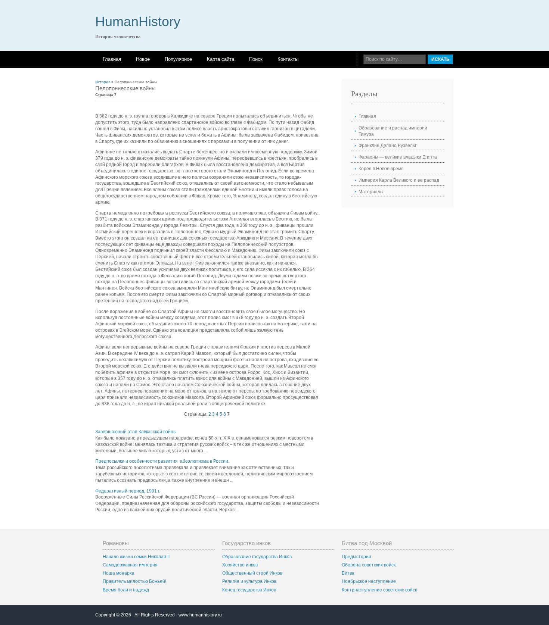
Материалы (371, 191)
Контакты (287, 59)
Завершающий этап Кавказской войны (136, 431)
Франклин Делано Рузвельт (388, 145)
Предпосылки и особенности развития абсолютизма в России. (162, 461)
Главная (112, 59)
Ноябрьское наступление (369, 581)
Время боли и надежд (126, 590)
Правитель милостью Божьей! (134, 581)
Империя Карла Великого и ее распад (399, 180)
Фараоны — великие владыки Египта (398, 157)
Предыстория (356, 556)
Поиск (256, 59)
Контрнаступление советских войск (379, 590)
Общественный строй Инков (252, 573)
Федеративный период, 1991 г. (127, 491)
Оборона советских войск (369, 565)
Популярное (178, 59)
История (102, 82)
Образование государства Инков (257, 556)
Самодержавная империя (130, 565)
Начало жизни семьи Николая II (136, 556)
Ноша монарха (118, 573)
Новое (143, 59)
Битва (348, 573)
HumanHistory (137, 21)
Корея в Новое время (381, 168)
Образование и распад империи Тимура (393, 131)
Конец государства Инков (249, 590)
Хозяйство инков (240, 565)
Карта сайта (220, 59)
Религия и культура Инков (249, 581)
